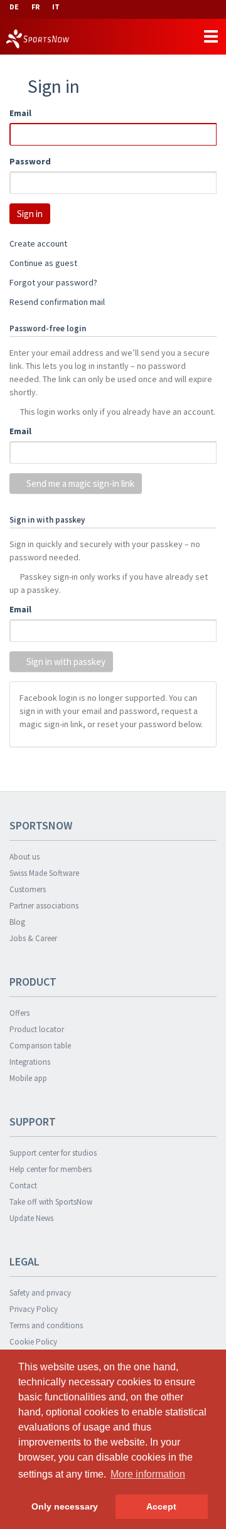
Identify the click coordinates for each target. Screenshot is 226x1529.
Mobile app (28, 1078)
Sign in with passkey (64, 662)
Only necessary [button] (64, 1506)
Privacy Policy (33, 1309)
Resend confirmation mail (57, 301)
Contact (23, 1185)
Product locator (36, 1029)
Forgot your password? (53, 282)
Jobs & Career (33, 938)
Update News (31, 1218)
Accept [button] (161, 1506)
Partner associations (43, 905)
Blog (17, 922)
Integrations (29, 1062)
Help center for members (50, 1169)
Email (20, 113)
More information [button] (147, 1474)
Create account (38, 243)
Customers (27, 889)
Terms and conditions (46, 1325)
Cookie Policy (33, 1341)
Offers (19, 1013)
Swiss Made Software (44, 873)
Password (30, 161)
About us (24, 856)
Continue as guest (43, 263)
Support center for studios (53, 1153)
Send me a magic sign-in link (79, 483)
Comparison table (40, 1045)
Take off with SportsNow (50, 1201)
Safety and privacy (40, 1292)
